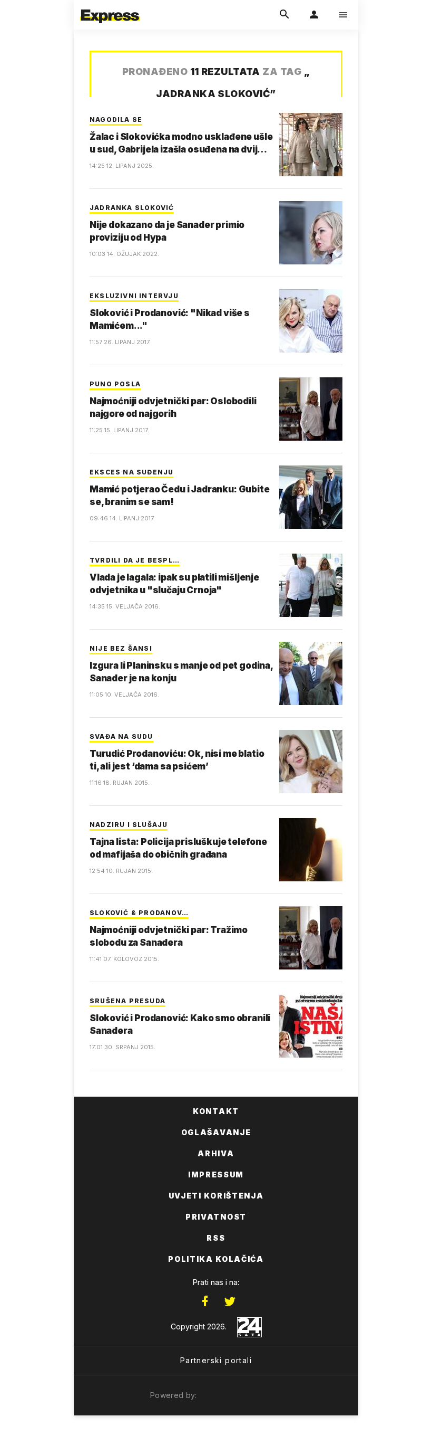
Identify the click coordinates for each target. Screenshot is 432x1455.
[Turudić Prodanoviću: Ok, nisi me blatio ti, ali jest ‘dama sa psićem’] (310, 761)
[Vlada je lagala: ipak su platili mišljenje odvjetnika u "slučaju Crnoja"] (310, 585)
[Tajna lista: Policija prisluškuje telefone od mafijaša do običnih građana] (310, 849)
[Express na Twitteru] (229, 1301)
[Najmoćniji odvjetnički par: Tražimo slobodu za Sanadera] (310, 937)
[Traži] (284, 15)
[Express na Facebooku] (204, 1301)
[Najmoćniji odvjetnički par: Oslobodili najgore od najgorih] (310, 409)
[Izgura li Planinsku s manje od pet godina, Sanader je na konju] (310, 673)
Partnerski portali (216, 1360)
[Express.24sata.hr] (110, 7)
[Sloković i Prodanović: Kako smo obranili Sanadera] (310, 1026)
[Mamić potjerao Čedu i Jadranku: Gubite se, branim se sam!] (310, 497)
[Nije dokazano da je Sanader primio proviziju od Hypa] (310, 232)
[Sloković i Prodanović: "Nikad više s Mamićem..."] (310, 321)
